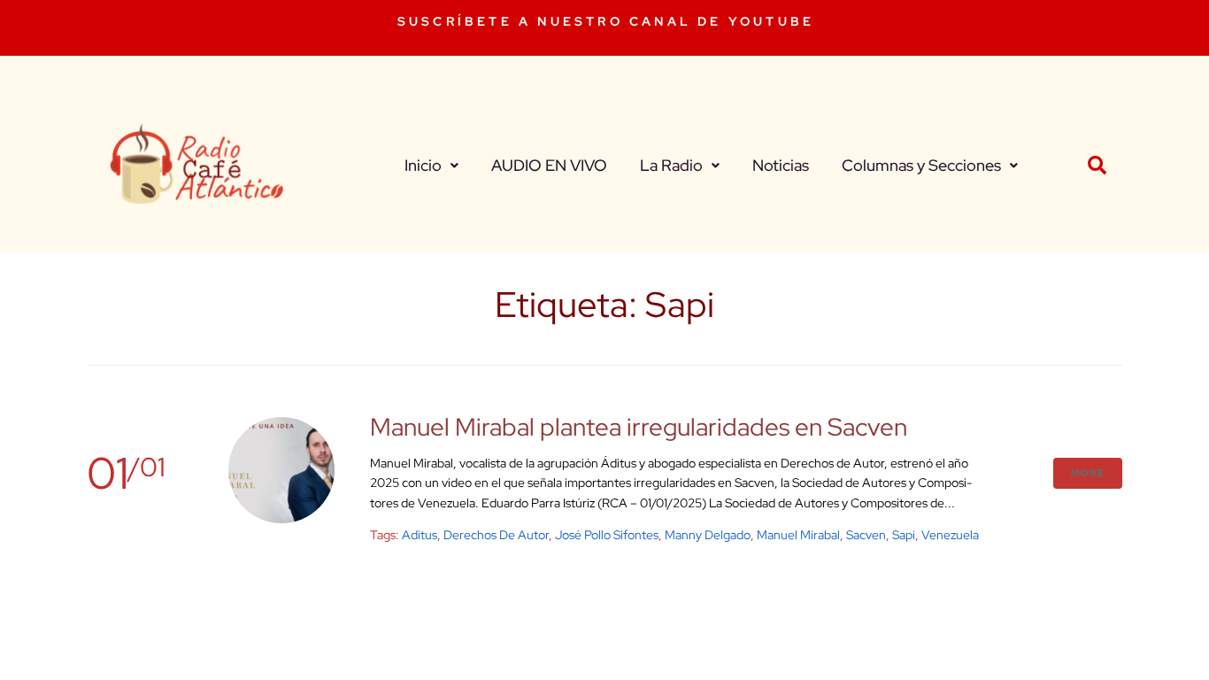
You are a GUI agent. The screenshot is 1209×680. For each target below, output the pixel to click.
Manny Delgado (708, 535)
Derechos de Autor (496, 535)
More (1088, 473)
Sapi (903, 535)
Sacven (866, 535)
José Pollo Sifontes (606, 535)
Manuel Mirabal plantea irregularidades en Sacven (638, 427)
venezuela (950, 535)
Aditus (419, 535)
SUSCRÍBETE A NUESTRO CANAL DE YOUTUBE (605, 21)
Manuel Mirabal (798, 535)
